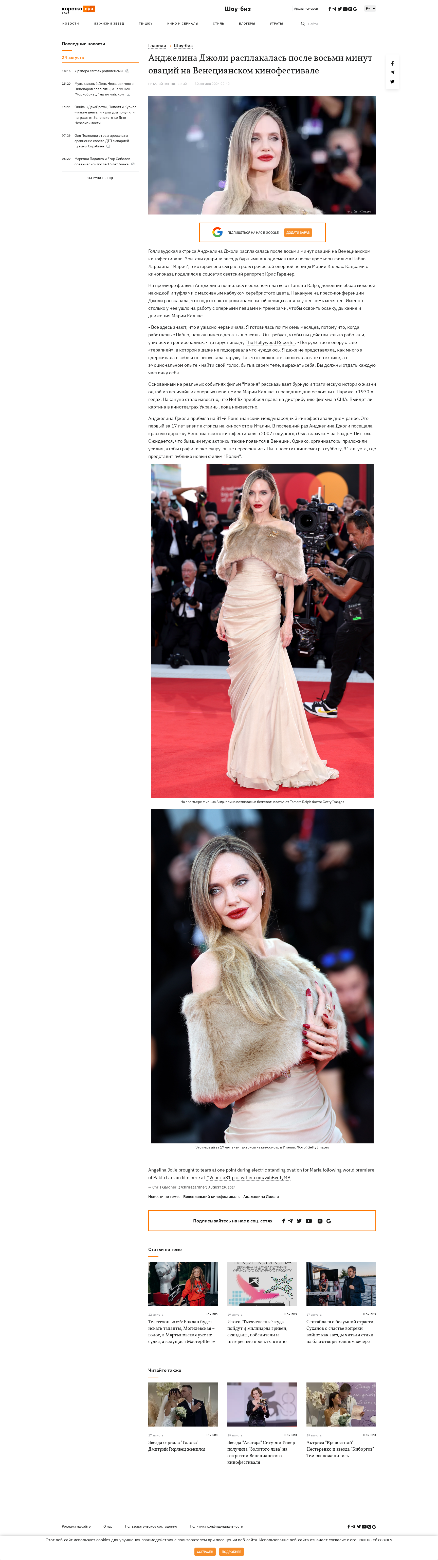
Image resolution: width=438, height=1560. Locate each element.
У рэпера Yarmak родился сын (99, 71)
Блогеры (247, 23)
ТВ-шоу (146, 23)
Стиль (218, 23)
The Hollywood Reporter (270, 342)
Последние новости (83, 44)
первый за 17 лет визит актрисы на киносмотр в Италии (209, 426)
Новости (70, 23)
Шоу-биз (238, 9)
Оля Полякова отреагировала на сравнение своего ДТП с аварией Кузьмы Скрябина (102, 140)
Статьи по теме (165, 1249)
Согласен (205, 1552)
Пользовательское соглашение (151, 1526)
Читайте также (164, 1370)
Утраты (276, 23)
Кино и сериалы (182, 23)
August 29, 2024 (222, 1187)
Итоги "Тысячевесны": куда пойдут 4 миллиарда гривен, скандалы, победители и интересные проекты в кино (257, 1332)
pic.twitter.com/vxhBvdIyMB (261, 1177)
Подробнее (231, 1552)
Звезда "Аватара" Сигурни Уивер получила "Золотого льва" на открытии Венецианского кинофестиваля (261, 1453)
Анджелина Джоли (218, 251)
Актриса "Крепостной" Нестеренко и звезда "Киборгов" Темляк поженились (340, 1449)
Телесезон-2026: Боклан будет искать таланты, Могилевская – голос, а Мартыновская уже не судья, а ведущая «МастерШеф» (181, 1332)
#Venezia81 (218, 1177)
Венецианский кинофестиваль (211, 1196)
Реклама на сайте (76, 1526)
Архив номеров (306, 8)
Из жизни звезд (109, 23)
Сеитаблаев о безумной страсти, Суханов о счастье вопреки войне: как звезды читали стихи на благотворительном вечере (340, 1332)
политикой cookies (374, 1540)
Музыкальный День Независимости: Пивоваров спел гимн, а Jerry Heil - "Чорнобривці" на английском (105, 88)
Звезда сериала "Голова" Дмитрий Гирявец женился (176, 1446)
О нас (107, 1526)
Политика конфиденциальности (216, 1526)
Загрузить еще (100, 178)
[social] (283, 1221)
